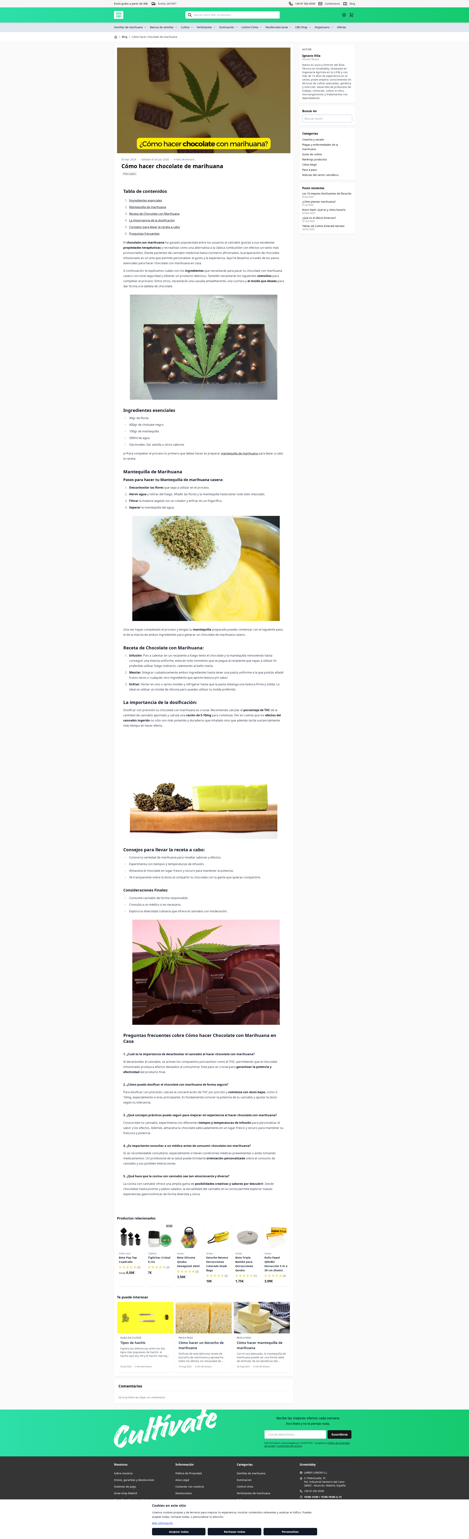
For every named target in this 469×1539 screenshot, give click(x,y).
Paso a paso (129, 173)
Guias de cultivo (312, 154)
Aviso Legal (182, 1480)
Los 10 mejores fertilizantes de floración (326, 193)
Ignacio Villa (311, 56)
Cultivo (185, 27)
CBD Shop (301, 27)
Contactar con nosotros (189, 1486)
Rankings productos (314, 159)
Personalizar (290, 1531)
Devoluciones (183, 1493)
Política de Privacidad (188, 1473)
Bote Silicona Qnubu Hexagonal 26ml (188, 1262)
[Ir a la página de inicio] (118, 15)
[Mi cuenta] (344, 15)
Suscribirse (340, 1434)
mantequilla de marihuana (239, 453)
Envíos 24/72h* (167, 3)
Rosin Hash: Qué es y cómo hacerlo (324, 209)
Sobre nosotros (123, 1473)
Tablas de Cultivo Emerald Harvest (323, 226)
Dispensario (322, 27)
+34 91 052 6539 (314, 1491)
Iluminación (226, 27)
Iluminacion (244, 1480)
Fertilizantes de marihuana (253, 1493)
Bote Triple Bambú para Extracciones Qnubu (244, 1264)
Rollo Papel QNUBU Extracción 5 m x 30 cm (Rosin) (275, 1264)
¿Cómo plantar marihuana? (319, 201)
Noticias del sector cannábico (320, 175)
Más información (162, 1523)
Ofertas (341, 27)
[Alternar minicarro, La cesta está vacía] (351, 15)
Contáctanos (332, 3)
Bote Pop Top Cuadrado (128, 1260)
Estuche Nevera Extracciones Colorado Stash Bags (217, 1264)
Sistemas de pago (125, 1486)
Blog (352, 3)
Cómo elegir (309, 164)
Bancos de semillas (162, 27)
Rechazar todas (234, 1531)
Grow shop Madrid (125, 1493)
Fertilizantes (204, 27)
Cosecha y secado (313, 139)
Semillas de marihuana (128, 27)
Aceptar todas (179, 1531)
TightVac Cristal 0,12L (159, 1260)
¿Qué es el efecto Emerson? (319, 218)
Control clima (245, 1486)
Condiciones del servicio (289, 1446)
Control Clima (249, 27)
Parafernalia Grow (277, 27)
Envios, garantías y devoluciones (134, 1480)
